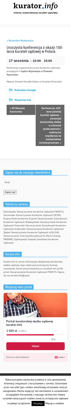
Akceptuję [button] (38, 403)
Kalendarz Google (25, 90)
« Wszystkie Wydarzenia (20, 40)
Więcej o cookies (54, 403)
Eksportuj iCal (23, 99)
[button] (12, 21)
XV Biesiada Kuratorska (17, 110)
